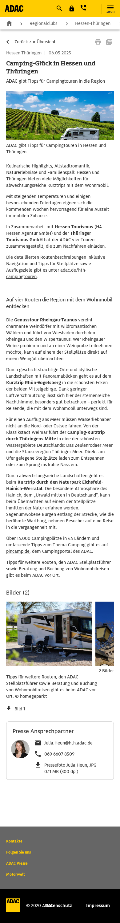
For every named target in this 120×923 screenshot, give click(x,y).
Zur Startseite (9, 23)
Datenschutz (59, 905)
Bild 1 (19, 709)
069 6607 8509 (59, 754)
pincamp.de (18, 551)
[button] (59, 8)
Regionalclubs (43, 23)
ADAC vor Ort (45, 575)
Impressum (98, 905)
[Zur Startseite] (14, 8)
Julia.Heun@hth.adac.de (68, 743)
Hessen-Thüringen (92, 23)
